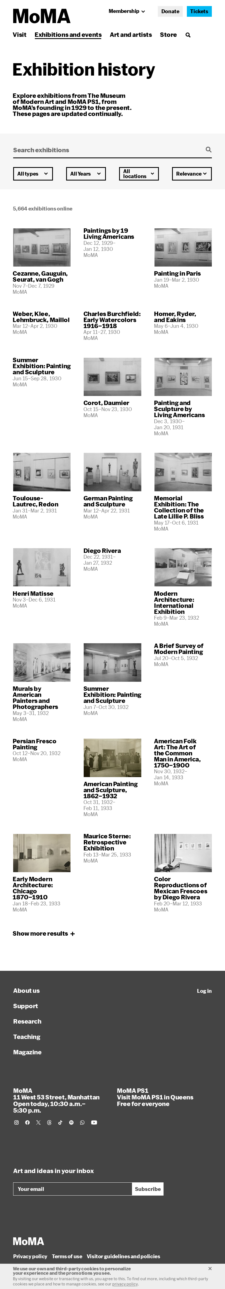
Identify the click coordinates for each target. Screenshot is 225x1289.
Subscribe (148, 1189)
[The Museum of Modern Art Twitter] (38, 1122)
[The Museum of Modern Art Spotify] (71, 1122)
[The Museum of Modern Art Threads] (49, 1122)
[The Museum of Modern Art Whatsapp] (82, 1122)
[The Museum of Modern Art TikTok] (60, 1122)
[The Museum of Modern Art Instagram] (16, 1122)
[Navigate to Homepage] (42, 16)
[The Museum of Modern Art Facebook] (27, 1122)
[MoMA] (28, 1241)
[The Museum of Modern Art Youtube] (94, 1122)
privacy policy (125, 1284)
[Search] (187, 34)
